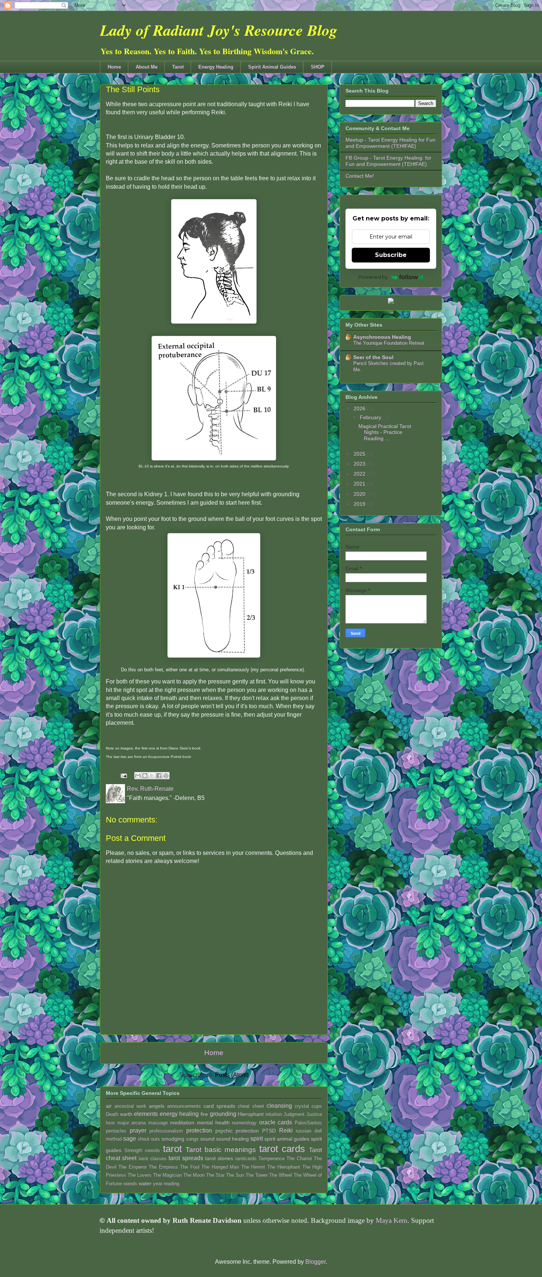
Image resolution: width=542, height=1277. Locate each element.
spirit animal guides (286, 1139)
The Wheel (280, 1175)
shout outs (149, 1139)
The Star (215, 1175)
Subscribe (391, 254)
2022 (360, 474)
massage (158, 1122)
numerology (244, 1122)
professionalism (166, 1131)
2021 (360, 484)
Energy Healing (215, 67)
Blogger (315, 1262)
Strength (133, 1150)
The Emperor (132, 1167)
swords (152, 1150)
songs (192, 1139)
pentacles (116, 1131)
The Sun (235, 1175)
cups (317, 1106)
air (109, 1106)
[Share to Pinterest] (166, 775)
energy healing (179, 1114)
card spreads (219, 1106)
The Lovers (140, 1175)
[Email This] (138, 775)
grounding (223, 1114)
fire (204, 1114)
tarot (172, 1149)
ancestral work (130, 1106)
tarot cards (282, 1149)
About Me (146, 67)
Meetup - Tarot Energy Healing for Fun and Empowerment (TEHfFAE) (390, 143)
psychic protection (237, 1131)
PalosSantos (308, 1122)
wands (130, 1183)
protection (199, 1130)
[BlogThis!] (145, 775)
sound (207, 1139)
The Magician (167, 1175)
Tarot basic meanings (220, 1150)
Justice (314, 1114)
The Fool (189, 1167)
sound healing (232, 1139)
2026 (360, 408)
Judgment (294, 1114)
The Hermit (253, 1167)
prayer (138, 1130)
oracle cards (275, 1122)
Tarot (178, 67)
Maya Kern (391, 1220)
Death (112, 1114)
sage (129, 1138)
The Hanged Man (220, 1167)
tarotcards (246, 1158)
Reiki (286, 1130)
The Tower (257, 1175)
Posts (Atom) (232, 1075)
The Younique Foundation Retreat (388, 343)
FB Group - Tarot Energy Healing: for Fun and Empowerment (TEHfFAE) (388, 161)
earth (126, 1114)
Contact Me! (359, 176)
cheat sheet (251, 1106)
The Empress (163, 1167)
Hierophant (251, 1114)
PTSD (269, 1131)
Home (114, 67)
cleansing (279, 1106)
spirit (256, 1138)
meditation (182, 1122)
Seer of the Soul (373, 357)
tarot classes (153, 1158)
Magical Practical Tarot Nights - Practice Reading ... (384, 432)
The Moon (194, 1175)
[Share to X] (152, 775)
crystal (302, 1106)
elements (146, 1114)
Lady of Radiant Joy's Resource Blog (218, 30)
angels (156, 1106)
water (145, 1183)
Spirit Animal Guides (272, 67)
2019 (360, 504)
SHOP (317, 67)
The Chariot (299, 1158)
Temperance (271, 1158)
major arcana (131, 1122)
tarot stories (219, 1158)
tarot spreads (185, 1158)
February (371, 417)
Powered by (373, 277)
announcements (184, 1106)
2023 (360, 464)
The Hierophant (283, 1167)
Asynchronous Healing (382, 337)
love (110, 1122)
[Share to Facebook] (159, 775)
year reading (166, 1183)
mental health (213, 1122)
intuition (273, 1114)
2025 (360, 454)
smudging (172, 1139)
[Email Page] (123, 775)
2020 (360, 494)
